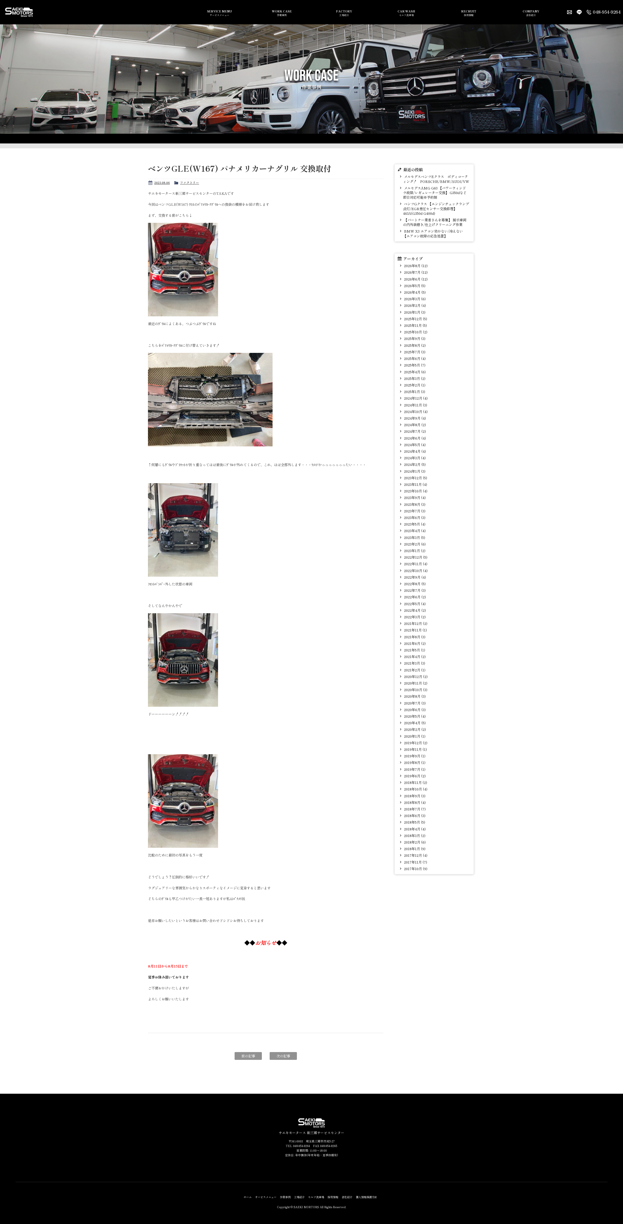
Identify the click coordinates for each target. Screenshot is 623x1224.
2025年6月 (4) (414, 358)
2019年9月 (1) (414, 755)
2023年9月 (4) (414, 497)
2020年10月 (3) (415, 689)
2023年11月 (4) (415, 484)
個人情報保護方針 (366, 1197)
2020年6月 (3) (414, 709)
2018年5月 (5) (414, 822)
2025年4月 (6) (414, 371)
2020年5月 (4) (414, 716)
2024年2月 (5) (414, 464)
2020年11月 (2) (415, 683)
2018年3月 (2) (414, 835)
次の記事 (283, 1055)
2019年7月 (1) (414, 769)
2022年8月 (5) (414, 583)
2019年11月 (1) (415, 749)
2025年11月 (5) (415, 325)
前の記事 (248, 1055)
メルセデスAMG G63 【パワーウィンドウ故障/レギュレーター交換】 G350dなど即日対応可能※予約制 (435, 193)
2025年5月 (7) (414, 365)
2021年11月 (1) (415, 630)
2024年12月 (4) (415, 398)
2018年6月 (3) (414, 815)
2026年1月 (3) (414, 312)
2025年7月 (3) (414, 351)
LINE (579, 12)
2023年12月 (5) (415, 477)
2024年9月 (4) (414, 418)
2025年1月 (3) (414, 391)
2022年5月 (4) (414, 603)
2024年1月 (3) (414, 471)
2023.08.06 (162, 182)
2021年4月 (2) (414, 656)
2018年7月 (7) (414, 809)
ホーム (248, 1197)
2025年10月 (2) (415, 332)
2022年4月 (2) (414, 610)
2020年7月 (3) (414, 703)
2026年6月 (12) (415, 279)
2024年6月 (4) (414, 438)
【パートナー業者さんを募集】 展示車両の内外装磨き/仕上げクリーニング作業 (434, 222)
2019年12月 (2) (415, 742)
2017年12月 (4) (415, 855)
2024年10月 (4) (415, 411)
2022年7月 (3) (414, 590)
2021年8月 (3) (414, 636)
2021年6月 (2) (414, 643)
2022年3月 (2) (414, 616)
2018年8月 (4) (414, 802)
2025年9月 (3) (414, 338)
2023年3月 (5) (414, 537)
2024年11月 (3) (415, 405)
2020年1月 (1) (414, 736)
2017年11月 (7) (415, 862)
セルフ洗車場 (406, 13)
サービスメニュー (219, 13)
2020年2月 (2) (414, 729)
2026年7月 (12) (415, 272)
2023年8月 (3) (414, 504)
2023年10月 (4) (415, 491)
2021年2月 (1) (414, 670)
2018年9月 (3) (414, 795)
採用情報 (468, 13)
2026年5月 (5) (414, 285)
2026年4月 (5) (414, 292)
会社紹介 (531, 13)
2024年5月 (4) (414, 444)
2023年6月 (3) (414, 517)
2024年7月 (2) (414, 431)
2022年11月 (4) (415, 563)
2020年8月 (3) (414, 696)
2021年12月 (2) (415, 623)
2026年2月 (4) (414, 305)
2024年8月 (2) (414, 424)
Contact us (569, 12)
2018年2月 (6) (414, 842)
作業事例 (282, 13)
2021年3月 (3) (414, 663)
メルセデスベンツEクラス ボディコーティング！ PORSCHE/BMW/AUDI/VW (436, 178)
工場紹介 (344, 13)
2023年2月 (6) (414, 544)
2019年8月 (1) (414, 762)
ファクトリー (189, 182)
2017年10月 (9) (415, 868)
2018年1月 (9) (414, 848)
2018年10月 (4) (415, 789)
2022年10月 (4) (415, 570)
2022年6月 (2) (414, 596)
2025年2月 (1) (414, 385)
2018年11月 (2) (415, 782)
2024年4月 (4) (414, 451)
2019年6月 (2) (414, 775)
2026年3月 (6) (414, 298)
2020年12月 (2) (415, 676)
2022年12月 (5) (415, 557)
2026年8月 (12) (415, 265)
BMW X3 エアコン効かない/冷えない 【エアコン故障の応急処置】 (433, 233)
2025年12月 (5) (415, 318)
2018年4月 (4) (414, 829)
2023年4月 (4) (414, 530)
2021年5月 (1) (414, 650)
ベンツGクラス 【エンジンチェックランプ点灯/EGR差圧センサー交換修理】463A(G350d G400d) (436, 208)
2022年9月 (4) (414, 577)
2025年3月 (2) (414, 378)
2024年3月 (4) (414, 457)
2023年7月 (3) (414, 510)
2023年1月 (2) (414, 550)
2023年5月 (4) (414, 524)
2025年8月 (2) (414, 345)
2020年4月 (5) (414, 722)
